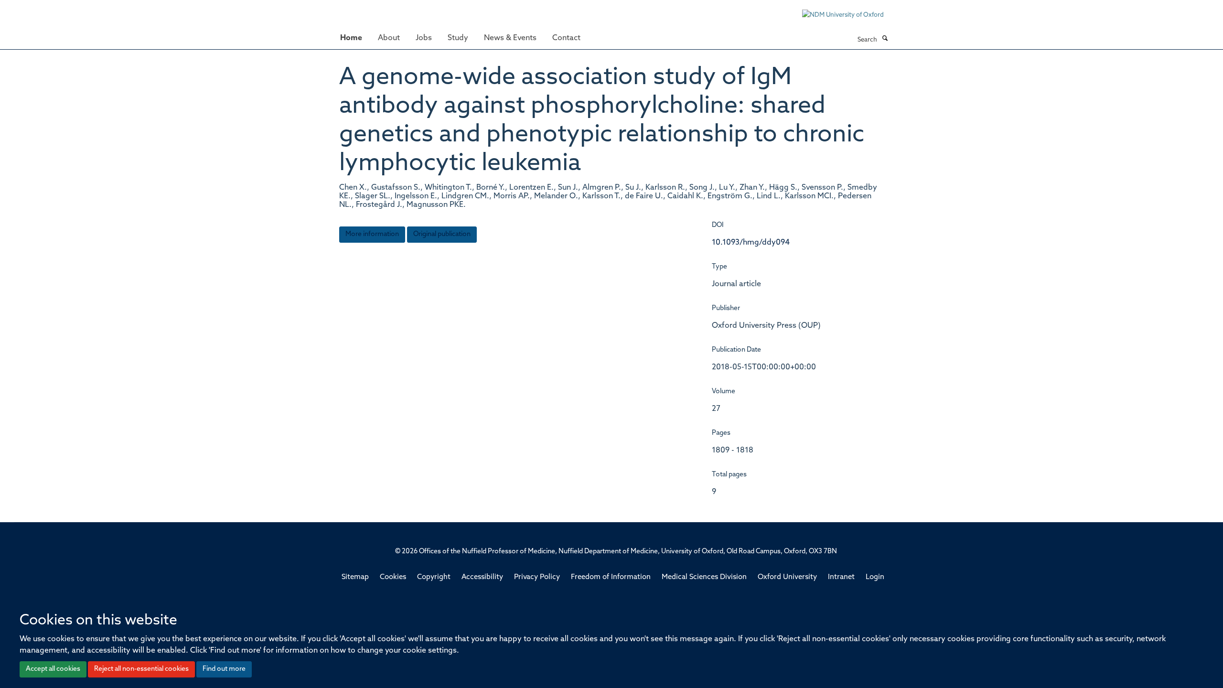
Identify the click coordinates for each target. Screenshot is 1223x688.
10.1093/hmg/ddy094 (751, 243)
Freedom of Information (611, 577)
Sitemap (355, 577)
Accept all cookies (53, 669)
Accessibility (482, 577)
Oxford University (787, 577)
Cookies (393, 577)
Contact (566, 38)
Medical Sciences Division (704, 577)
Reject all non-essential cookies (141, 669)
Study (458, 38)
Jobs (424, 38)
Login (875, 577)
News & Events (510, 38)
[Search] (885, 39)
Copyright (434, 577)
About (389, 38)
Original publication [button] (442, 234)
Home (351, 38)
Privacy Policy (537, 577)
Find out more (224, 669)
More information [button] (372, 234)
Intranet (841, 577)
